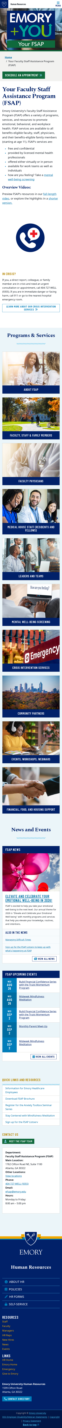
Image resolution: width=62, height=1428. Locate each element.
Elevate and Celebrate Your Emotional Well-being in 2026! (28, 898)
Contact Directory (18, 1398)
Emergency (8, 1369)
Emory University (37, 1413)
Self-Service (18, 1304)
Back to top (30, 1425)
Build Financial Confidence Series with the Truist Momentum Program (37, 985)
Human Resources (18, 4)
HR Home (7, 1360)
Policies (15, 1289)
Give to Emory (10, 1374)
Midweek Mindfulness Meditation (31, 998)
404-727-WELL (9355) (17, 1184)
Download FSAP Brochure (20, 1099)
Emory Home (9, 1364)
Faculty (6, 1326)
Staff (5, 1322)
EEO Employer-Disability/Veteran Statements (24, 1417)
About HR (16, 1282)
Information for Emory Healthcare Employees (24, 1090)
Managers (8, 1331)
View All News (46, 958)
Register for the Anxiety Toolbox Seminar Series (28, 1107)
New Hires (8, 1340)
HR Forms (16, 1297)
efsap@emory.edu (15, 1192)
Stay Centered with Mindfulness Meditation (30, 1116)
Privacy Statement (32, 1421)
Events (6, 1349)
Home (8, 57)
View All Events (45, 1056)
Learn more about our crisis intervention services (31, 308)
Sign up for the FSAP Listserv (21, 1122)
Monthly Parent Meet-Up (33, 1026)
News (5, 1344)
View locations (13, 1176)
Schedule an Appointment (22, 75)
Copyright (55, 1417)
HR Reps (7, 1335)
